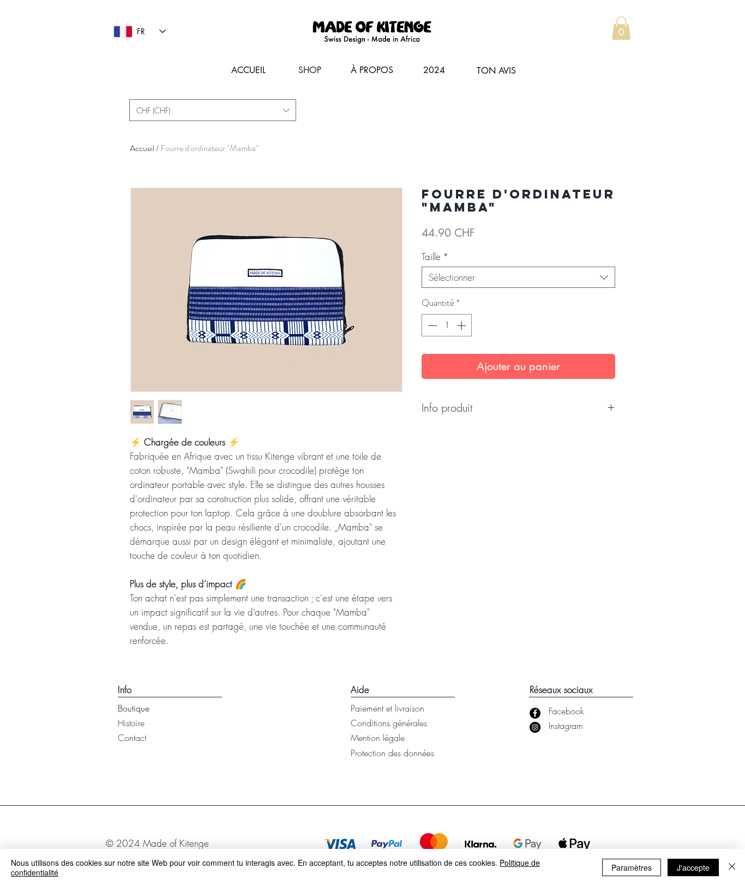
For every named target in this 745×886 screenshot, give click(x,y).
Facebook (566, 711)
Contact (132, 738)
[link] (621, 28)
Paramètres (631, 867)
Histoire (131, 723)
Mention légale (378, 738)
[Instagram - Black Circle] (535, 727)
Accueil (142, 148)
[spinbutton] (447, 325)
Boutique (133, 708)
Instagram (566, 726)
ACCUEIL (248, 70)
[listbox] (212, 110)
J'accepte (693, 867)
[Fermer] (731, 867)
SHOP (309, 70)
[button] (212, 110)
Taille (435, 256)
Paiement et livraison (387, 708)
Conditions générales (389, 723)
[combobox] (518, 277)
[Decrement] (431, 325)
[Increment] (462, 325)
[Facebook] (535, 713)
